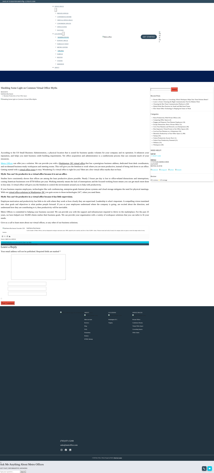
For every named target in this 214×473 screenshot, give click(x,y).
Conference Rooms (137, 323)
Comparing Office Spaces (161, 120)
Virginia (110, 323)
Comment (6, 279)
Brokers (86, 336)
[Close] (0, 462)
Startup (155, 136)
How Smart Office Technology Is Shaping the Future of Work (172, 108)
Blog (85, 326)
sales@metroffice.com (69, 445)
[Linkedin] (9, 236)
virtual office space (27, 169)
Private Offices (136, 319)
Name (4, 284)
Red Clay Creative (118, 458)
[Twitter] (5, 236)
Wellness (156, 142)
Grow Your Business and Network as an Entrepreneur (169, 127)
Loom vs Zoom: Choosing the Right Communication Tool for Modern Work (176, 102)
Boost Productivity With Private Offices (165, 118)
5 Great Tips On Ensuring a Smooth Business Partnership (19, 244)
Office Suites (135, 332)
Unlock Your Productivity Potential (164, 140)
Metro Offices (7, 163)
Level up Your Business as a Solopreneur (165, 131)
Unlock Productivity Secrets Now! (163, 138)
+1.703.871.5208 (156, 156)
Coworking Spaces (137, 329)
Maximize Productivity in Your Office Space (15, 96)
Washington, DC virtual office (72, 163)
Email (4, 289)
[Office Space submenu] (56, 10)
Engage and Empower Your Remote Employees (167, 122)
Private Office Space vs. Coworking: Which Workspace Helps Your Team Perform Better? (180, 99)
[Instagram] (2, 236)
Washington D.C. (113, 319)
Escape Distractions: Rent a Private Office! (166, 124)
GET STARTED (149, 37)
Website (4, 294)
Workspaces (157, 145)
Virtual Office (10, 239)
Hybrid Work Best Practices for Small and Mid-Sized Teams (171, 106)
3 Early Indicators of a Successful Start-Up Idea (16, 242)
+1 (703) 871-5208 (29, 1)
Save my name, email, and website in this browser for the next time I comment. (35, 298)
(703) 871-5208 (67, 441)
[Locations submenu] (63, 33)
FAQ (85, 329)
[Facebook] (7, 236)
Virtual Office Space (137, 326)
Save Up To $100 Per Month (12, 1)
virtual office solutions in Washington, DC (27, 192)
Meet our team (88, 319)
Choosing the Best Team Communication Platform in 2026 (171, 104)
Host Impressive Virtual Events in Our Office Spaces (169, 129)
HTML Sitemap (88, 339)
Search (23, 472)
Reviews (86, 323)
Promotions (87, 332)
